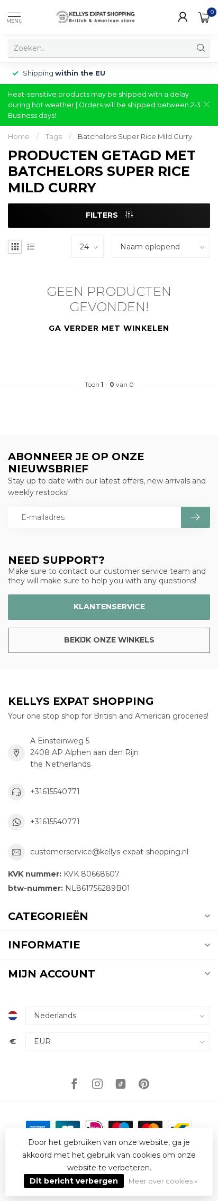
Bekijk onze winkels (109, 640)
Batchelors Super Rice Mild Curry (135, 136)
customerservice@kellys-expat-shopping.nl (109, 851)
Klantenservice (109, 606)
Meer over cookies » (163, 1181)
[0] (204, 16)
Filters (103, 215)
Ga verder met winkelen (109, 328)
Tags (54, 136)
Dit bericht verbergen (74, 1181)
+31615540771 (55, 791)
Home (19, 136)
